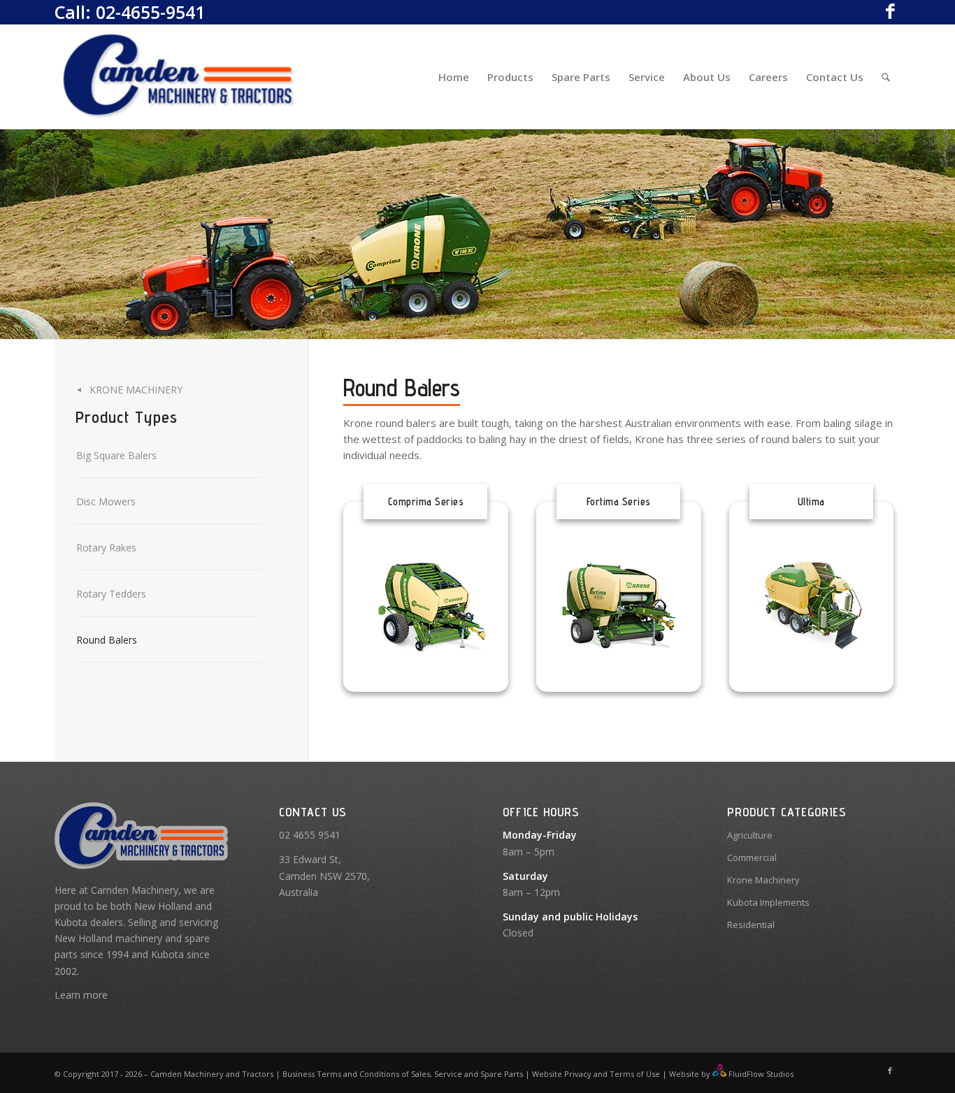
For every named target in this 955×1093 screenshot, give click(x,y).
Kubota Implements (768, 902)
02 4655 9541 (309, 834)
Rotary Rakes (106, 547)
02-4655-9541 (150, 12)
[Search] (886, 76)
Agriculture (750, 835)
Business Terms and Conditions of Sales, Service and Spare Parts (401, 1074)
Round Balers (106, 639)
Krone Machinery (135, 389)
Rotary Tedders (111, 593)
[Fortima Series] (618, 605)
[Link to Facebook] (889, 10)
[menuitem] (453, 76)
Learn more (81, 994)
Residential (751, 924)
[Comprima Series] (425, 605)
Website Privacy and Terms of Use (596, 1074)
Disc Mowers (106, 501)
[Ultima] (811, 605)
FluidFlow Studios (761, 1074)
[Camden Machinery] (180, 76)
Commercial (752, 857)
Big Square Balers (116, 455)
